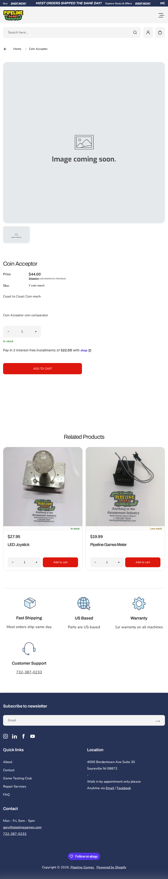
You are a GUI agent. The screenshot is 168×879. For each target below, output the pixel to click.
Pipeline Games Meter (108, 544)
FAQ (6, 794)
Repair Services (14, 786)
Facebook (124, 788)
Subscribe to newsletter (25, 706)
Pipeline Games (82, 867)
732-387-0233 (29, 672)
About (7, 762)
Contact (9, 770)
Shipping (34, 278)
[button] (16, 239)
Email (110, 788)
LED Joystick (19, 544)
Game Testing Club (17, 778)
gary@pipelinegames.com (22, 827)
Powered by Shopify (111, 867)
